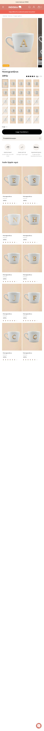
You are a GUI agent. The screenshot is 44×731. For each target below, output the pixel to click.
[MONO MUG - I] (28, 92)
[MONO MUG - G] (13, 92)
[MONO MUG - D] (28, 83)
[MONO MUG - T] (36, 110)
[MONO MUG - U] (5, 119)
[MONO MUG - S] (28, 110)
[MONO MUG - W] (21, 119)
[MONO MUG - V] (13, 119)
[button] (3, 7)
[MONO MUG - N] (28, 101)
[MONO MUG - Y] (28, 119)
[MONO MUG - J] (36, 92)
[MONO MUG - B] (13, 83)
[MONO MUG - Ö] (36, 101)
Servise (10, 16)
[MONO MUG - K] (5, 101)
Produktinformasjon (9, 138)
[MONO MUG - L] (13, 101)
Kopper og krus (18, 16)
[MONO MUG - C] (21, 83)
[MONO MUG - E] (36, 83)
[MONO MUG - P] (13, 110)
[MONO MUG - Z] (36, 119)
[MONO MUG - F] (5, 92)
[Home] (15, 7)
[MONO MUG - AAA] (5, 83)
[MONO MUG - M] (21, 101)
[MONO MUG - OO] (5, 110)
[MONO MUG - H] (21, 92)
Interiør (5, 16)
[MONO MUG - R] (21, 110)
